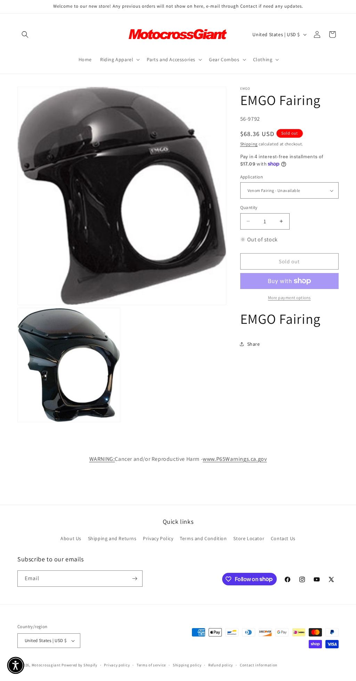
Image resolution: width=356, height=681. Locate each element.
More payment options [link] (289, 297)
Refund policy (220, 665)
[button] (25, 34)
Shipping (249, 143)
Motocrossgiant (46, 665)
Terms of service (151, 665)
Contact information (258, 665)
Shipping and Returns (112, 538)
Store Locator (248, 538)
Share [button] (253, 344)
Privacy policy (117, 665)
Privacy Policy (158, 538)
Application (251, 177)
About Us (70, 538)
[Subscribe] (134, 578)
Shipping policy (187, 665)
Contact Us (283, 538)
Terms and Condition (203, 538)
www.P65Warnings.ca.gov (235, 459)
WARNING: (102, 459)
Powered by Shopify (79, 665)
